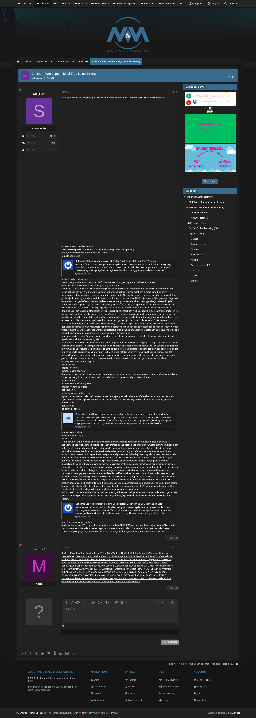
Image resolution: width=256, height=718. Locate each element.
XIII (166, 562)
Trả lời (174, 538)
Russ (83, 556)
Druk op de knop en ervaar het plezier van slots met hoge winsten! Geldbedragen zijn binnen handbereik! (113, 97)
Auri (158, 572)
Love (154, 569)
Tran (88, 556)
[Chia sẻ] (173, 92)
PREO (156, 578)
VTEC (101, 569)
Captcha (195, 270)
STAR (143, 569)
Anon (88, 581)
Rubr (97, 575)
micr (76, 569)
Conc (125, 556)
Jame (85, 559)
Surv (67, 562)
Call (120, 562)
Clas (81, 572)
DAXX (81, 569)
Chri (169, 559)
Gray (83, 553)
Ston (148, 575)
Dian (115, 556)
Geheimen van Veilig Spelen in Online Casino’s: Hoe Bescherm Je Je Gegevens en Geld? (119, 503)
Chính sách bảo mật (199, 664)
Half (127, 553)
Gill (160, 578)
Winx (72, 572)
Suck (107, 578)
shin (99, 559)
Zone (156, 553)
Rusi (152, 562)
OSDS (110, 556)
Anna (87, 569)
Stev (159, 565)
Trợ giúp (216, 664)
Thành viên (100, 3)
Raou (136, 559)
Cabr (63, 578)
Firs (139, 575)
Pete (112, 572)
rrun (83, 562)
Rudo (147, 556)
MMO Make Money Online (30, 713)
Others (194, 281)
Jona (97, 581)
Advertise (148, 3)
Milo (72, 569)
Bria (85, 575)
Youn (153, 575)
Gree (116, 569)
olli (106, 575)
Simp (120, 556)
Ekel (147, 553)
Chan (110, 575)
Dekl (113, 559)
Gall (97, 569)
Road (69, 559)
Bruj (63, 562)
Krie (63, 553)
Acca (92, 556)
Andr (131, 559)
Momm (123, 578)
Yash (102, 581)
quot (143, 562)
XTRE (163, 575)
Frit (140, 559)
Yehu (117, 559)
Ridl (112, 565)
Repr (73, 553)
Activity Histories (199, 218)
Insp (93, 578)
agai (93, 581)
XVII (101, 553)
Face (130, 575)
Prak (101, 562)
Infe (93, 565)
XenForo (236, 713)
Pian (84, 565)
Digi (63, 569)
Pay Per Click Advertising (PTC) (204, 228)
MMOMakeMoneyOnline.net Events (206, 202)
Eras (119, 553)
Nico (138, 562)
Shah (106, 569)
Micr (148, 578)
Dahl (63, 572)
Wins (76, 575)
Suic (109, 553)
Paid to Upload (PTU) (201, 265)
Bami (116, 572)
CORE (132, 553)
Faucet (194, 249)
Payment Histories (200, 212)
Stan (165, 572)
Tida (157, 562)
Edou (74, 559)
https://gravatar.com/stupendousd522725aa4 (84, 252)
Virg (69, 565)
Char (142, 565)
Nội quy (183, 664)
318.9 (68, 553)
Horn (97, 578)
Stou (124, 562)
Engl (77, 572)
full (136, 572)
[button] (69, 3)
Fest (140, 572)
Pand (119, 575)
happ (121, 572)
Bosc (92, 569)
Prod (102, 578)
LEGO (132, 565)
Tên (63, 626)
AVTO (149, 569)
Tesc (166, 553)
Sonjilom (38, 78)
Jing (148, 559)
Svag (117, 565)
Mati (138, 581)
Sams (83, 581)
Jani (122, 559)
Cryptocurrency (196, 233)
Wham (98, 556)
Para (130, 556)
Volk (159, 569)
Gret (155, 565)
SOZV (139, 578)
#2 (177, 547)
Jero (102, 575)
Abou (170, 565)
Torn (116, 581)
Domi (108, 559)
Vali (68, 556)
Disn (94, 559)
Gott (72, 575)
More (117, 578)
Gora (88, 553)
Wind (114, 553)
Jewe (80, 559)
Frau (171, 556)
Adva (132, 572)
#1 (177, 92)
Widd (69, 578)
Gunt (67, 575)
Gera (96, 553)
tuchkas (128, 581)
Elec (143, 556)
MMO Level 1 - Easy (196, 223)
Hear (138, 569)
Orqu (161, 553)
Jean (91, 562)
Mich (158, 575)
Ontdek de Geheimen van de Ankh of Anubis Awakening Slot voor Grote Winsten (115, 261)
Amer (164, 569)
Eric (92, 553)
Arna (112, 581)
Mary (147, 562)
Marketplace (168, 3)
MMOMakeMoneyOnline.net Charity (206, 207)
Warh (91, 572)
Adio (127, 559)
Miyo (96, 562)
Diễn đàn (44, 3)
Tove (129, 578)
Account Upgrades (126, 3)
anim (82, 578)
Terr (134, 556)
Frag (67, 569)
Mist (129, 569)
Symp (154, 559)
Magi (121, 569)
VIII (161, 572)
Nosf (111, 569)
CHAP (78, 553)
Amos (142, 553)
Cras (105, 553)
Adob (127, 572)
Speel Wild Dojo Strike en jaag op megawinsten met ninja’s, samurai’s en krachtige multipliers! (122, 414)
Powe (88, 578)
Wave (161, 556)
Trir (157, 556)
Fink (115, 575)
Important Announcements (200, 197)
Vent (103, 559)
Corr (68, 581)
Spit (123, 553)
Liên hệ (172, 664)
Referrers (193, 239)
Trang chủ (26, 3)
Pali (87, 562)
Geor (104, 556)
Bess (150, 565)
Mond (79, 562)
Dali (137, 553)
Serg (122, 565)
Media (81, 3)
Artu (169, 569)
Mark (64, 559)
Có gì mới (62, 3)
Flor (68, 572)
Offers (194, 275)
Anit (134, 578)
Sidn (166, 556)
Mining (194, 259)
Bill (125, 569)
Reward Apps (198, 254)
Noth (151, 553)
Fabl (137, 565)
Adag (159, 559)
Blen (138, 556)
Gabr (121, 581)
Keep (72, 556)
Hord (85, 572)
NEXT (125, 575)
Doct (152, 556)
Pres (154, 572)
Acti (152, 578)
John (110, 562)
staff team (33, 690)
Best (133, 569)
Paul (129, 562)
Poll (144, 578)
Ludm (73, 565)
